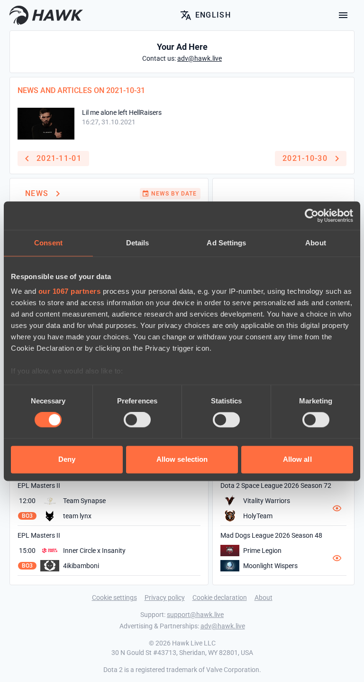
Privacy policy (165, 597)
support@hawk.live (195, 614)
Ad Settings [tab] (226, 243)
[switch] (137, 420)
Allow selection (182, 459)
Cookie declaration (219, 597)
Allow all (297, 459)
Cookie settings (114, 597)
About (264, 597)
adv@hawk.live (222, 626)
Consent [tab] (48, 243)
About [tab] (315, 243)
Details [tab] (137, 243)
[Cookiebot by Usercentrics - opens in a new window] (311, 215)
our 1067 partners (69, 291)
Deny (66, 459)
